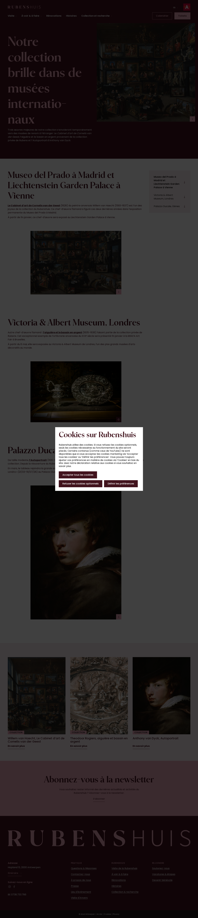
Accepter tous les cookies (77, 475)
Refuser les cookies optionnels (80, 483)
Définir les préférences (121, 483)
